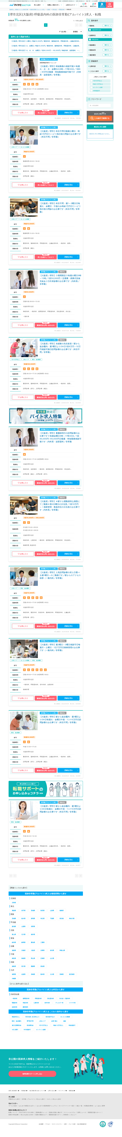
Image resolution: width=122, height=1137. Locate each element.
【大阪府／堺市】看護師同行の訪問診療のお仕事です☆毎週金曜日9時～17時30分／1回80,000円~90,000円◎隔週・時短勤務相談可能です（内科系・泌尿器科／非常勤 (60, 437)
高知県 (43, 966)
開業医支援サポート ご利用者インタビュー (63, 1114)
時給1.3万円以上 (58, 1025)
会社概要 (41, 1124)
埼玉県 (43, 918)
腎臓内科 (14, 1002)
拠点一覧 (88, 1)
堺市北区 (54, 9)
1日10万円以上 (43, 1025)
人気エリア (42, 1021)
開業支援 (71, 1090)
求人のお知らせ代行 (27, 1114)
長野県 (33, 926)
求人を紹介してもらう (46, 113)
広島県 (43, 958)
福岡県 (14, 974)
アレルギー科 (59, 1002)
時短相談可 (72, 1025)
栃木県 (23, 918)
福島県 (62, 910)
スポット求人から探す (54, 1099)
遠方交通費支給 (16, 1025)
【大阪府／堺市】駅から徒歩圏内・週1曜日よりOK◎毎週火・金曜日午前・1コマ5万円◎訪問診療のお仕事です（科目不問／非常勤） (60, 809)
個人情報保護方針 (82, 1124)
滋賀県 (14, 950)
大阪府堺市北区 (96, 30)
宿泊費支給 (30, 1025)
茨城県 (14, 918)
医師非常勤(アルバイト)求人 (37, 9)
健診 (64, 1021)
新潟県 (14, 926)
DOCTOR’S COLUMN (26, 1112)
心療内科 (36, 1002)
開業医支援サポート (94, 1112)
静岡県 (23, 942)
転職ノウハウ (13, 1112)
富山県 (14, 934)
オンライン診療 (41, 1029)
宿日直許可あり (50, 1017)
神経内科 (25, 1002)
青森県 (14, 910)
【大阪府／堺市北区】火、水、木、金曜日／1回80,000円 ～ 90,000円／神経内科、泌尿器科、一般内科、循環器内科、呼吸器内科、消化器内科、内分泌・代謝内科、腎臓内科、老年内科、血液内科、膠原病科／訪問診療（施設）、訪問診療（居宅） (47, 50)
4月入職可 (15, 1029)
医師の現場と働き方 (55, 1112)
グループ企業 (72, 1124)
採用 (65, 1124)
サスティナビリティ (57, 1124)
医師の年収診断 (14, 1114)
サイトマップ (62, 1090)
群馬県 (33, 918)
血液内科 (14, 1007)
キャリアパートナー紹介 (67, 1105)
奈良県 (52, 950)
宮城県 (33, 910)
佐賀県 (23, 974)
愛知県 (33, 942)
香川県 (23, 966)
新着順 (75, 32)
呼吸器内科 (62, 9)
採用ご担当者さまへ (80, 1)
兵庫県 (43, 950)
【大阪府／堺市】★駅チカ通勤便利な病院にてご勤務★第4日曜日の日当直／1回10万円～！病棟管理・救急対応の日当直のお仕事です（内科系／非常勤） (60, 505)
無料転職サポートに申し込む (32, 1074)
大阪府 (48, 9)
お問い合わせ (51, 1090)
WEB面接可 (27, 1029)
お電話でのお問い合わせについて (106, 1)
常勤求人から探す (14, 1099)
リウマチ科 (72, 1002)
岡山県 (33, 958)
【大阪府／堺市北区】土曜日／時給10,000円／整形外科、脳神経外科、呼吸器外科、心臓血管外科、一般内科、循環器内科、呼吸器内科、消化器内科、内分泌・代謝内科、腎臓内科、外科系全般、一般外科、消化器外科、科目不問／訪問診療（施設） (47, 41)
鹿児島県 (71, 974)
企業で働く (54, 1021)
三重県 (43, 942)
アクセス (47, 1124)
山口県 (52, 958)
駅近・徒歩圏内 (16, 1021)
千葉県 (52, 918)
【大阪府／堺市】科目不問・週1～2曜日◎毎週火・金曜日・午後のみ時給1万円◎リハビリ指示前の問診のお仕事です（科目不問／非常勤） (60, 207)
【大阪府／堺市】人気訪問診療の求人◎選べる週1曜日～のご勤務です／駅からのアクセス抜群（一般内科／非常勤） (60, 575)
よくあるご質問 (100, 1105)
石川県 (23, 934)
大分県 (52, 974)
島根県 (23, 958)
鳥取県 (14, 958)
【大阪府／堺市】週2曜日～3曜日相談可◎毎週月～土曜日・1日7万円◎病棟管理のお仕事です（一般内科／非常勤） (60, 647)
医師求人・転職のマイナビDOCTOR (19, 9)
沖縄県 (14, 978)
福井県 (33, 934)
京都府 (23, 950)
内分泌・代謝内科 (64, 998)
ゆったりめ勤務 (65, 1017)
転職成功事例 (88, 1105)
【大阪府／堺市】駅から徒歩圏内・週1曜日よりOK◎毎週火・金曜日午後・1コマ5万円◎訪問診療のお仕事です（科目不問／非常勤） (60, 720)
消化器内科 (50, 998)
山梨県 (23, 926)
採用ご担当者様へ (13, 1090)
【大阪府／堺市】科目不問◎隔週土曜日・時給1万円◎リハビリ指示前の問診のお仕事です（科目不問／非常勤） (60, 134)
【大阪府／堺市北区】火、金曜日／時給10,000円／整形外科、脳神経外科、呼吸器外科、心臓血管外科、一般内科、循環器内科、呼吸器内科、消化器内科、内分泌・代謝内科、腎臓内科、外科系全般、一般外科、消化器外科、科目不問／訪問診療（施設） (47, 46)
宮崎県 (62, 974)
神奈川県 (71, 918)
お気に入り (24, 113)
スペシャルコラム (69, 1112)
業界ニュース (81, 1112)
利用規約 (23, 1090)
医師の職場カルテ (41, 1114)
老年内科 (47, 1002)
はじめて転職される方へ (27, 1105)
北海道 (14, 902)
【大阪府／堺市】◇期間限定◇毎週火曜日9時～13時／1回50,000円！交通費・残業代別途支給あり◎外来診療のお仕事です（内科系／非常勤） (60, 279)
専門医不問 (30, 1021)
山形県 (52, 910)
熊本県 (43, 974)
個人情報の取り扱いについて (37, 1090)
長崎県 (33, 974)
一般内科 (14, 998)
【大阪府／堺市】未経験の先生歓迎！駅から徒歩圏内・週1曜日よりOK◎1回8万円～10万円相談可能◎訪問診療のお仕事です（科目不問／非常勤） (60, 347)
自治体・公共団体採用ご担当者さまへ (66, 1)
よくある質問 (95, 1)
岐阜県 (14, 942)
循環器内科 (26, 998)
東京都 (62, 918)
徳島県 (14, 966)
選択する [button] (107, 25)
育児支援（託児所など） (32, 1017)
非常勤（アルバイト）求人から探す (33, 1099)
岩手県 (23, 910)
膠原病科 (25, 1007)
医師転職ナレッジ (41, 1112)
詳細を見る (69, 112)
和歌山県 (62, 950)
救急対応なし (16, 1017)
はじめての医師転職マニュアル (47, 1105)
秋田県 (43, 910)
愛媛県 (33, 966)
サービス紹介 (13, 1105)
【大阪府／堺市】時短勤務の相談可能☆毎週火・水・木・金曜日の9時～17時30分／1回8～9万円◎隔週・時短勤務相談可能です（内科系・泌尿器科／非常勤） (60, 70)
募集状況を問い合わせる (46, 325)
